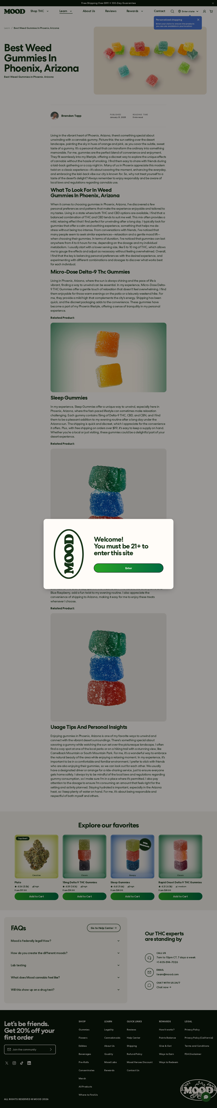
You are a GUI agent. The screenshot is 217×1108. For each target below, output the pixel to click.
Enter (128, 568)
